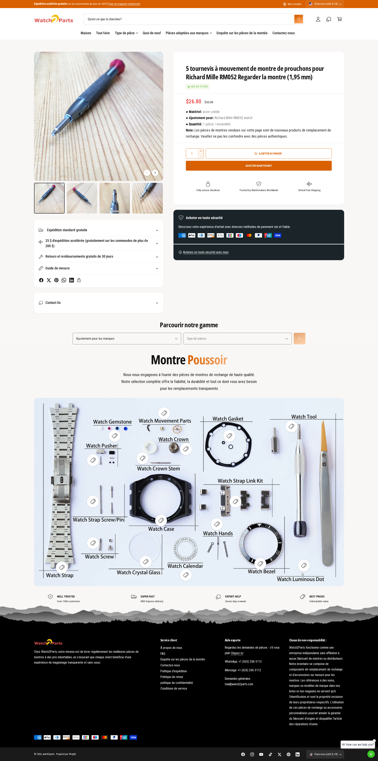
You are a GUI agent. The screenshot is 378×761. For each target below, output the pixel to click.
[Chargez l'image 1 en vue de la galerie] (49, 198)
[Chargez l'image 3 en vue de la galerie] (114, 198)
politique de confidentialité (176, 683)
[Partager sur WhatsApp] (64, 280)
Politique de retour (171, 677)
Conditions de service (173, 688)
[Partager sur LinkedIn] (71, 280)
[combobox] (194, 19)
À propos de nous (171, 648)
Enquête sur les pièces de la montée (182, 659)
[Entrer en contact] (328, 19)
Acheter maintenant (259, 165)
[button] (339, 19)
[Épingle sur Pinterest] (56, 280)
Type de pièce (125, 33)
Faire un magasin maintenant (124, 3)
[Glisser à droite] (155, 173)
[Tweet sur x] (48, 280)
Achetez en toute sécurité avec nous (206, 252)
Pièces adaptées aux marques (187, 33)
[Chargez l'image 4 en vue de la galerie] (147, 198)
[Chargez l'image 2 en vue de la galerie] (82, 198)
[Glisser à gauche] (147, 173)
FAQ (162, 654)
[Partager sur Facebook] (41, 280)
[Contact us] (371, 754)
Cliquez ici (237, 653)
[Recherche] (299, 338)
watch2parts (49, 754)
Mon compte (294, 4)
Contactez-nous (170, 665)
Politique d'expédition (173, 671)
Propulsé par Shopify (66, 754)
